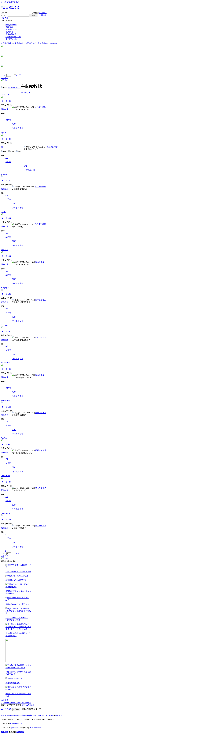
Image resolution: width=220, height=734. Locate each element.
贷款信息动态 (13, 37)
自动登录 (35, 13)
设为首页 (4, 2)
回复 (14, 124)
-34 (9, 139)
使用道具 (15, 128)
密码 (3, 15)
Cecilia (3, 212)
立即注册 (43, 15)
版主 (3, 147)
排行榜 (11, 39)
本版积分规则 (6, 709)
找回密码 (43, 13)
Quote (18, 703)
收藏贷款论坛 (13, 2)
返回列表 (4, 78)
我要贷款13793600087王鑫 (16, 580)
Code (23, 703)
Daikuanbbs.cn (16, 723)
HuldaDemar (5, 476)
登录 (23, 705)
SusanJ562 (5, 95)
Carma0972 (5, 325)
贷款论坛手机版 (7, 715)
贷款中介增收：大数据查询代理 (18, 572)
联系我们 (9, 32)
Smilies (28, 703)
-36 (9, 218)
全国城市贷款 (30, 43)
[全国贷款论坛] (10, 7)
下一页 (18, 75)
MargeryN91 (5, 174)
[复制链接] (25, 92)
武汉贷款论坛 (11, 29)
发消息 (8, 120)
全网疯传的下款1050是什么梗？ (18, 604)
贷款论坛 (4, 250)
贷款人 (3, 133)
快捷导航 (4, 18)
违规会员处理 (11, 34)
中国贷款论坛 (35, 727)
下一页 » (4, 551)
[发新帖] (4, 80)
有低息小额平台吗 (13, 683)
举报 (21, 128)
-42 (9, 331)
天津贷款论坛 (43, 43)
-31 (9, 444)
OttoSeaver (5, 438)
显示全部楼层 (40, 107)
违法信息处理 (19, 715)
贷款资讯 (9, 27)
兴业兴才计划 (55, 43)
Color (5, 703)
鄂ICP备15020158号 (46, 715)
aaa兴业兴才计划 (14, 88)
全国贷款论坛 (11, 25)
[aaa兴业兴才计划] (2, 88)
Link (14, 703)
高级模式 (4, 700)
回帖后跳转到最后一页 (32, 709)
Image (9, 703)
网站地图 (58, 715)
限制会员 (4, 109)
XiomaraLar (5, 363)
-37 (9, 180)
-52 (9, 101)
